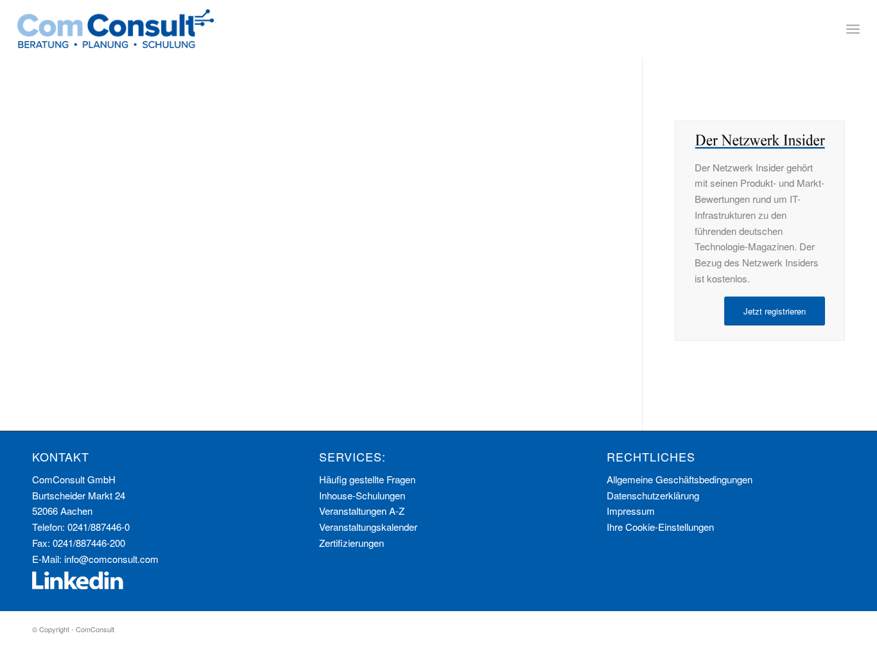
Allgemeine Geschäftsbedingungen (679, 479)
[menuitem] (853, 29)
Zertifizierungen (351, 542)
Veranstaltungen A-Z (361, 510)
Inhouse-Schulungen (362, 495)
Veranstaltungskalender (368, 526)
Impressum (631, 510)
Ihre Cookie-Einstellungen (660, 526)
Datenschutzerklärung (653, 495)
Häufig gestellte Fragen (367, 479)
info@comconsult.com (111, 558)
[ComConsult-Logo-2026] (115, 29)
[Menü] (853, 29)
